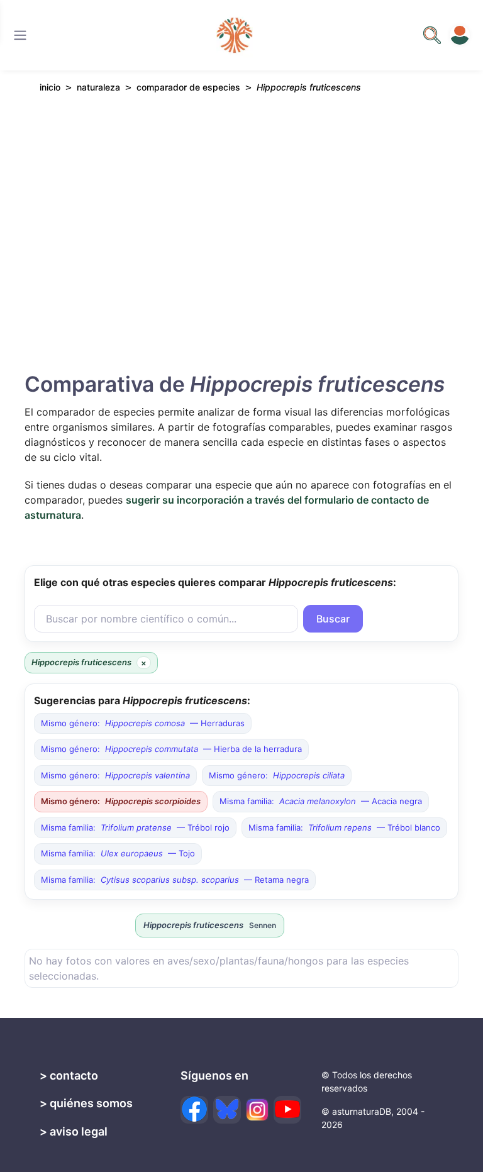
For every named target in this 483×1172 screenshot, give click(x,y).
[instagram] (257, 1109)
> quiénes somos (86, 1103)
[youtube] (287, 1110)
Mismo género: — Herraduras (143, 723)
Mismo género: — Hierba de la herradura (171, 749)
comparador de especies (188, 87)
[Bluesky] (227, 1110)
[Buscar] (20, 35)
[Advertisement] (241, 213)
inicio (50, 87)
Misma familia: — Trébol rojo (135, 827)
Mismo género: (115, 775)
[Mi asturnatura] (460, 35)
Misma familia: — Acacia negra (320, 801)
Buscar (333, 618)
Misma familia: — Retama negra (175, 880)
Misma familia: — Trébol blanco (344, 827)
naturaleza (98, 87)
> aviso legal (74, 1131)
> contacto (69, 1075)
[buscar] (432, 35)
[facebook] (194, 1110)
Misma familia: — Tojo (118, 853)
